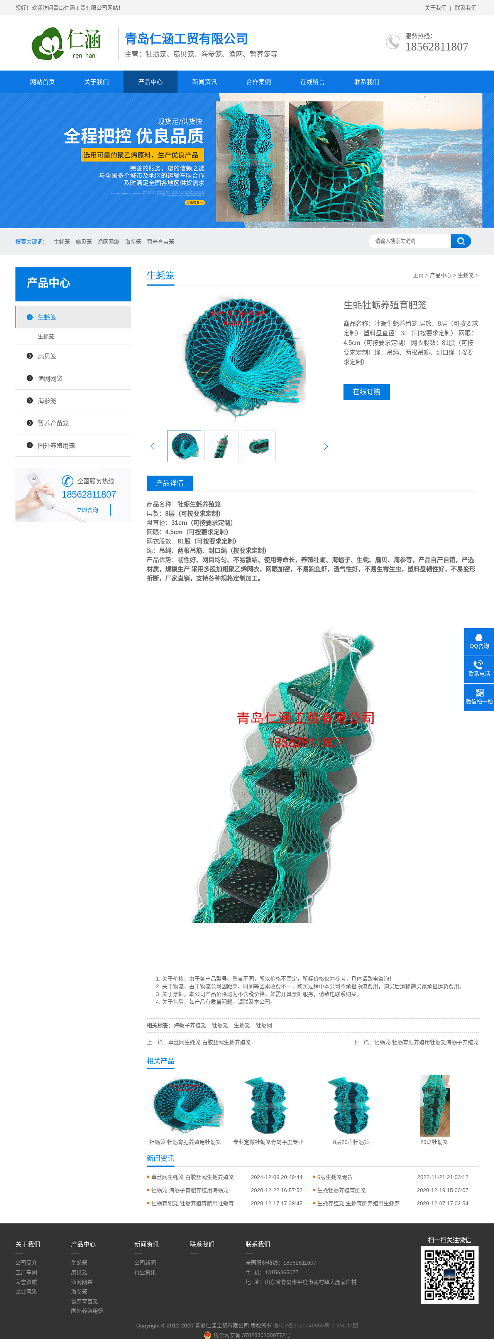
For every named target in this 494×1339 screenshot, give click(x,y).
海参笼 (133, 242)
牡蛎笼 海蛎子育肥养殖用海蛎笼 (189, 1190)
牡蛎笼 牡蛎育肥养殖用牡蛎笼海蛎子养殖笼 (426, 1042)
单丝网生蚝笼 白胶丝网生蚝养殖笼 (209, 1042)
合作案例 (258, 82)
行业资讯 (145, 1272)
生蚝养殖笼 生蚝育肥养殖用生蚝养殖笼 (363, 1203)
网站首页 (42, 82)
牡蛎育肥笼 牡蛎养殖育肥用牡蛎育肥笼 (197, 1203)
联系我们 (466, 8)
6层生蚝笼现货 (335, 1177)
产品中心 (150, 82)
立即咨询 (87, 510)
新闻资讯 (204, 82)
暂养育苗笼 (160, 242)
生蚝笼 (62, 242)
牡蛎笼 (220, 1025)
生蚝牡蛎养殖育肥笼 (341, 1190)
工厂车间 (26, 1272)
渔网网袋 (108, 242)
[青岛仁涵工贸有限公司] (66, 62)
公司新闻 (145, 1263)
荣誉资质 (26, 1282)
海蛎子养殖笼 (190, 1025)
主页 (418, 275)
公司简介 (26, 1263)
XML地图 (347, 1325)
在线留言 (312, 82)
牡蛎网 (264, 1025)
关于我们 (436, 8)
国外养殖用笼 (56, 445)
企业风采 (26, 1292)
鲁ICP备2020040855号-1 (304, 1325)
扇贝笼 (84, 242)
